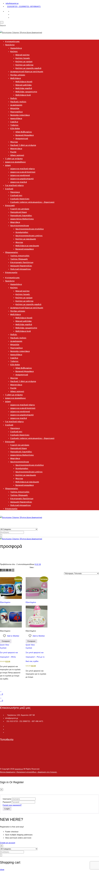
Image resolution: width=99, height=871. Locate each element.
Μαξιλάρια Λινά (23, 95)
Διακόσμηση (16, 105)
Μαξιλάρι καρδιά (23, 88)
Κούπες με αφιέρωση (25, 239)
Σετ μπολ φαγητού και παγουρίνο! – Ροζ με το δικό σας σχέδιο (35, 656)
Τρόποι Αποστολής (19, 255)
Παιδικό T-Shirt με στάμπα (23, 145)
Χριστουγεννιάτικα (19, 225)
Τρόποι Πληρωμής (19, 259)
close (2, 869)
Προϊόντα (9, 44)
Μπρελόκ (14, 108)
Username (7, 799)
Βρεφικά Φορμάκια (24, 135)
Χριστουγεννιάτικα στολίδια (29, 229)
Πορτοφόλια (16, 111)
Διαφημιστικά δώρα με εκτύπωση (26, 71)
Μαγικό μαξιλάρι (23, 85)
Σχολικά (9, 188)
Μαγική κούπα (22, 54)
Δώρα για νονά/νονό (20, 175)
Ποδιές (13, 98)
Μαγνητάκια (16, 148)
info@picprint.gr (12, 3)
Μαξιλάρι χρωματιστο (26, 91)
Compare (6, 641)
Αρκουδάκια (16, 118)
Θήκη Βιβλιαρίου (23, 131)
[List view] (13, 571)
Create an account (7, 843)
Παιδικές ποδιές (18, 101)
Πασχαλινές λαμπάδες (21, 215)
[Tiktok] (6, 732)
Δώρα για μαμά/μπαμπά (22, 178)
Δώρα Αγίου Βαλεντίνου (22, 218)
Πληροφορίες (11, 252)
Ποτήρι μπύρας (17, 75)
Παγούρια (15, 192)
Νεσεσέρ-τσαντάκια (20, 115)
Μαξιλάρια (15, 78)
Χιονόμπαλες (21, 232)
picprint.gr (19, 769)
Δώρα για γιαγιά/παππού (22, 172)
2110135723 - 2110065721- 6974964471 (24, 6)
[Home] (0, 691)
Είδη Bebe (15, 128)
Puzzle (13, 152)
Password (7, 802)
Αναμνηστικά (21, 138)
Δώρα (8, 165)
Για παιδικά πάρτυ (14, 185)
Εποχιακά (10, 205)
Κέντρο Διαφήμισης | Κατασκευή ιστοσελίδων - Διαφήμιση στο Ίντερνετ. (28, 772)
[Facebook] (6, 726)
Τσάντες (14, 125)
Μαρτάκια (15, 222)
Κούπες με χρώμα (23, 61)
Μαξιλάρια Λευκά (23, 81)
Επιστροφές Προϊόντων (21, 262)
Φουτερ (14, 141)
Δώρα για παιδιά (18, 182)
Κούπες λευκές (22, 58)
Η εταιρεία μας (12, 41)
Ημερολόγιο (16, 48)
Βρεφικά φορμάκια (24, 249)
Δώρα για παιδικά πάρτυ (22, 168)
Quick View (4, 645)
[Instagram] (6, 729)
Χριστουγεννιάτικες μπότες (29, 235)
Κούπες (14, 51)
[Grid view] (1, 571)
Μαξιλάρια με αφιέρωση (27, 245)
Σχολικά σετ (16, 195)
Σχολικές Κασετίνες (19, 198)
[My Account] (0, 697)
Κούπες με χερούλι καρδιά (28, 68)
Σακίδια (14, 121)
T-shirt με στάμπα (14, 158)
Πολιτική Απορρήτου (20, 269)
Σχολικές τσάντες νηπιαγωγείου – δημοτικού (32, 202)
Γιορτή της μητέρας (19, 208)
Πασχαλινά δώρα (18, 212)
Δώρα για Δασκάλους (15, 162)
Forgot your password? (12, 805)
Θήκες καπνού (17, 155)
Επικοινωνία (11, 272)
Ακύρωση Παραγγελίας (21, 265)
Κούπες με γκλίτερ (24, 64)
